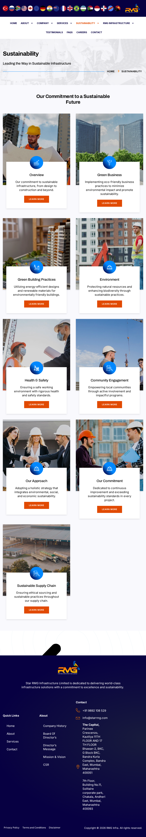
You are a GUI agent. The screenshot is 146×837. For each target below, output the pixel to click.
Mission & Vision (54, 757)
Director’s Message (49, 747)
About (25, 23)
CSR (46, 765)
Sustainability (85, 23)
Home (13, 23)
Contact (96, 32)
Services (62, 23)
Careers (81, 32)
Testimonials (54, 32)
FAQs (70, 32)
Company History (54, 726)
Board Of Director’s (49, 735)
